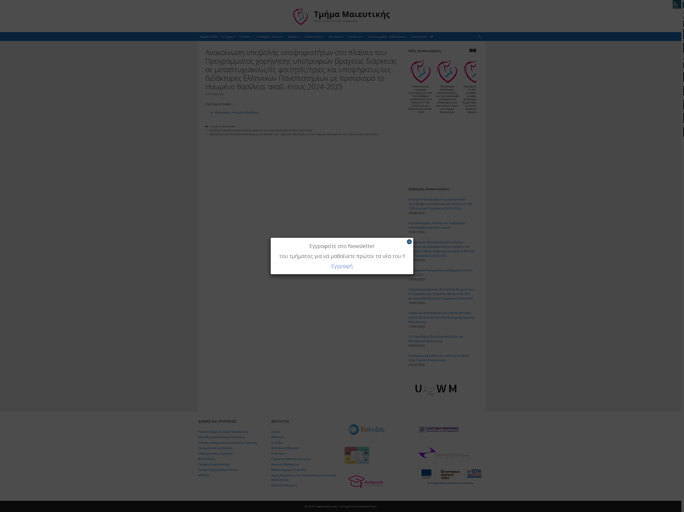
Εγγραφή (342, 266)
